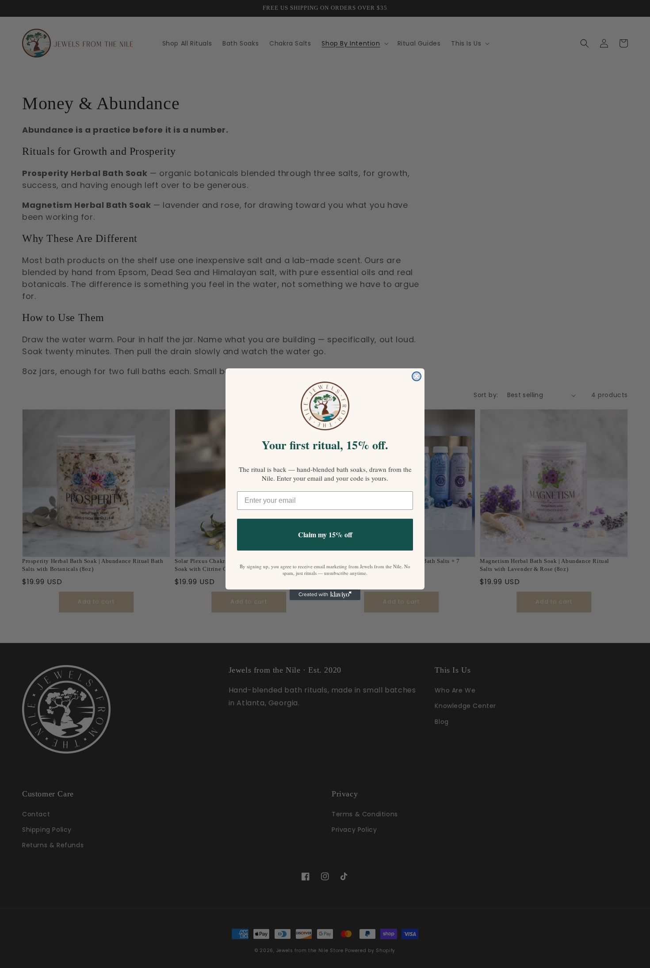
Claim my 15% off (325, 534)
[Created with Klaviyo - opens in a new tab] (325, 594)
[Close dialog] (416, 376)
